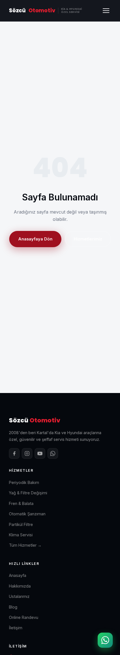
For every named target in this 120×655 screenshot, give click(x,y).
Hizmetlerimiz (88, 239)
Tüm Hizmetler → (25, 545)
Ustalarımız (19, 596)
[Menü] (106, 11)
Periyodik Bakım (24, 482)
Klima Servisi (21, 534)
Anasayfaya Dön (35, 239)
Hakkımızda (20, 586)
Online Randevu (23, 617)
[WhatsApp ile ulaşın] (105, 640)
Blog (13, 607)
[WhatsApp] (52, 453)
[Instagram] (27, 453)
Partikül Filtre (21, 524)
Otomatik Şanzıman (27, 513)
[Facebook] (14, 453)
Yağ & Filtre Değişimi (28, 492)
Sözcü (45, 10)
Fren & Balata (21, 503)
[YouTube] (40, 453)
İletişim (15, 627)
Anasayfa (17, 575)
